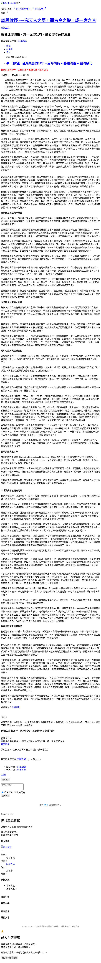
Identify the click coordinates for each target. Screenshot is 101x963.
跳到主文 (5, 28)
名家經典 (21, 770)
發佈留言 (5, 796)
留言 (26, 759)
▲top (3, 774)
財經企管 (21, 767)
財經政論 (22, 41)
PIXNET (31, 926)
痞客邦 (20, 759)
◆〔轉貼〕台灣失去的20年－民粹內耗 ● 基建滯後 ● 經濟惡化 (49, 63)
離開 (15, 958)
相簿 (8, 46)
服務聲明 (75, 926)
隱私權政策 (65, 926)
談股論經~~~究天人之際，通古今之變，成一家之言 (48, 20)
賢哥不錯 (5, 744)
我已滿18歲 (6, 958)
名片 (8, 52)
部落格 (9, 49)
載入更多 (5, 780)
